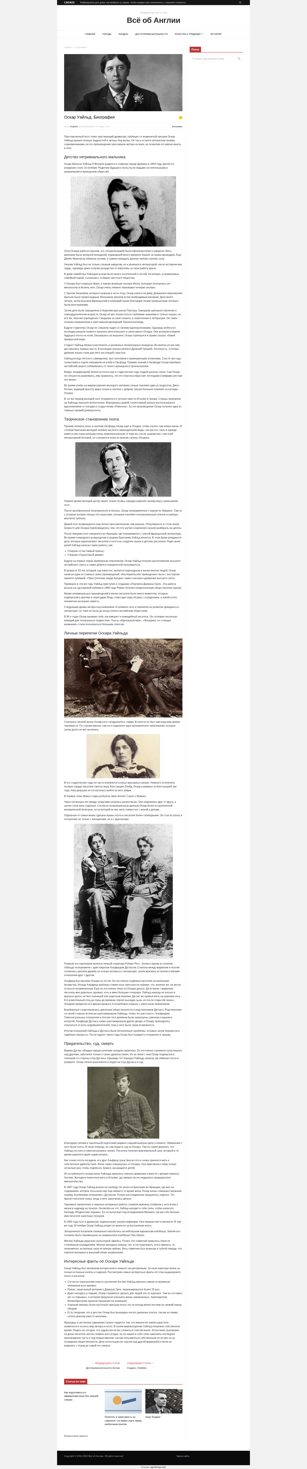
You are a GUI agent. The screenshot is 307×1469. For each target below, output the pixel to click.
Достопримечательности (151, 34)
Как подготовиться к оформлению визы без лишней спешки (81, 1396)
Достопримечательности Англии (103, 1368)
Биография (177, 126)
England (74, 126)
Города (106, 34)
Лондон (123, 34)
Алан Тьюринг (153, 1417)
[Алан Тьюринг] (163, 1401)
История (215, 34)
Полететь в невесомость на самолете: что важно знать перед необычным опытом (123, 1420)
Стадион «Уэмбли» (137, 1368)
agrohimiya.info (158, 1467)
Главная (90, 34)
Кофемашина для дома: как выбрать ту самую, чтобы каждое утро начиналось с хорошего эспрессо (133, 2)
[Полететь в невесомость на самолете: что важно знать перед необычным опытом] (123, 1401)
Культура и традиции (188, 34)
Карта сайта (183, 1456)
